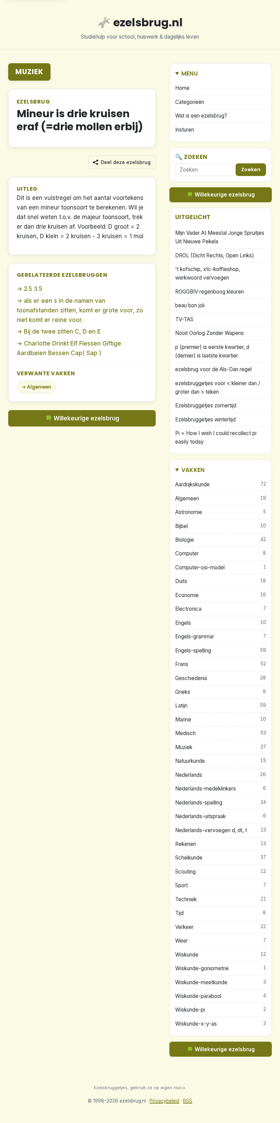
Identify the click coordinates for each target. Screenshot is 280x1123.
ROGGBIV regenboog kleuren (209, 291)
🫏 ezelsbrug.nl (140, 22)
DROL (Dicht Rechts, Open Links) (214, 255)
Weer (220, 940)
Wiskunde (220, 954)
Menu (189, 73)
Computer (220, 553)
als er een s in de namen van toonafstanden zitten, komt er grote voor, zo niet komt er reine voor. (80, 310)
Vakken (193, 470)
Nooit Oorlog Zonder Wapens (209, 333)
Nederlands (220, 775)
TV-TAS (184, 319)
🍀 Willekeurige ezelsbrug (82, 418)
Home (182, 88)
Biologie (220, 540)
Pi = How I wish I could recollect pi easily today (215, 437)
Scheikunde (220, 857)
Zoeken (251, 169)
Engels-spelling (220, 650)
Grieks (220, 692)
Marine (220, 719)
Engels (220, 623)
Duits (220, 581)
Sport (220, 885)
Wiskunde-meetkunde (220, 982)
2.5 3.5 (33, 288)
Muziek (29, 72)
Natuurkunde (220, 761)
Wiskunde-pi (220, 1009)
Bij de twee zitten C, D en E (62, 331)
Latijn (220, 705)
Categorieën (189, 102)
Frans (220, 664)
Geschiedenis (220, 678)
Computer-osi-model (220, 567)
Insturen (184, 129)
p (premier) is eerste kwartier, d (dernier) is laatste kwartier (212, 351)
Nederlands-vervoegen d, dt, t (220, 830)
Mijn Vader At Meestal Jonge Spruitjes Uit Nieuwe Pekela (219, 237)
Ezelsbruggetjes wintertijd (205, 419)
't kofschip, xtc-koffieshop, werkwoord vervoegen (207, 273)
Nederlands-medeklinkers (220, 788)
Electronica (220, 609)
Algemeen (39, 387)
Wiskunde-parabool (220, 996)
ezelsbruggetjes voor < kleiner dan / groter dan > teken (217, 387)
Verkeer (220, 927)
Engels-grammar (220, 636)
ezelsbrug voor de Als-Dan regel (213, 369)
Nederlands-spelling (220, 802)
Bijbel (220, 526)
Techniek (220, 899)
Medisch (220, 733)
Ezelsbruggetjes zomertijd (205, 405)
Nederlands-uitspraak (220, 816)
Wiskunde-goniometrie (220, 968)
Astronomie (220, 512)
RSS (187, 1101)
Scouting (220, 871)
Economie (220, 595)
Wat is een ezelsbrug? (201, 115)
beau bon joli (190, 305)
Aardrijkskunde (220, 484)
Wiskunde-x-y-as (220, 1023)
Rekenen (220, 844)
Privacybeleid (164, 1101)
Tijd (220, 913)
